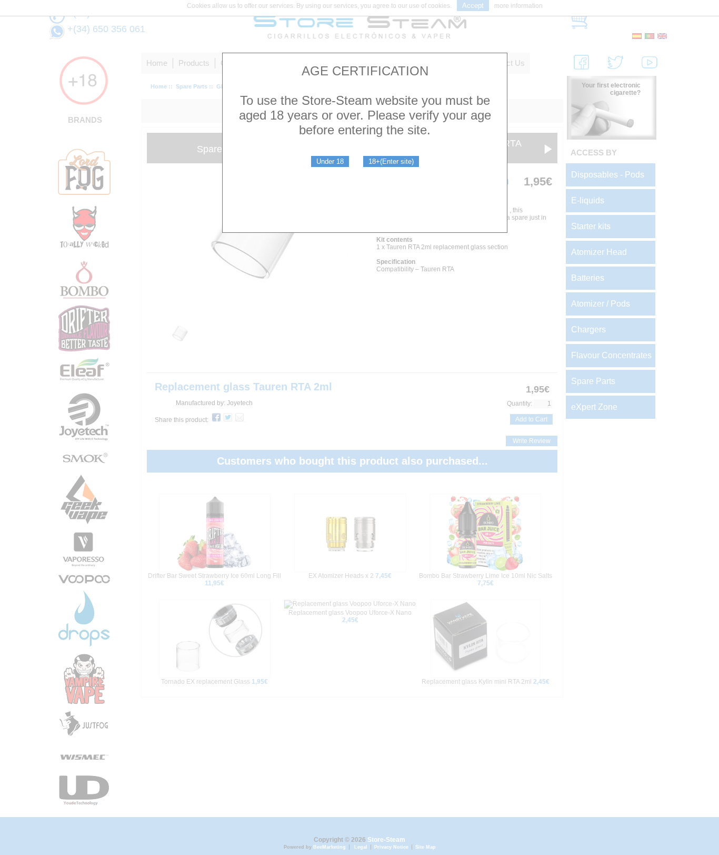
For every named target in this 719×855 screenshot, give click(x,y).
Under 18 (330, 161)
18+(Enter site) (391, 161)
